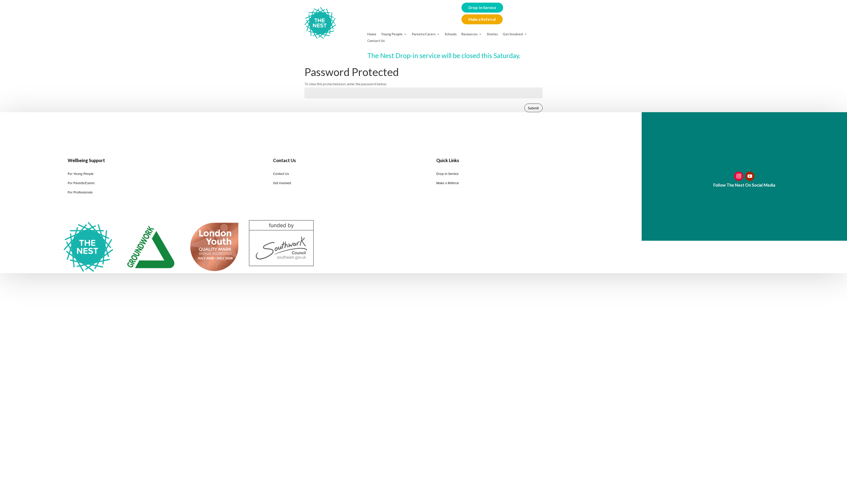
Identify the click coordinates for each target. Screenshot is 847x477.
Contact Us (376, 41)
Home (371, 34)
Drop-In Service (482, 7)
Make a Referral (482, 19)
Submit (533, 108)
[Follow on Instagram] (738, 176)
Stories (492, 34)
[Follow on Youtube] (749, 176)
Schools (451, 34)
